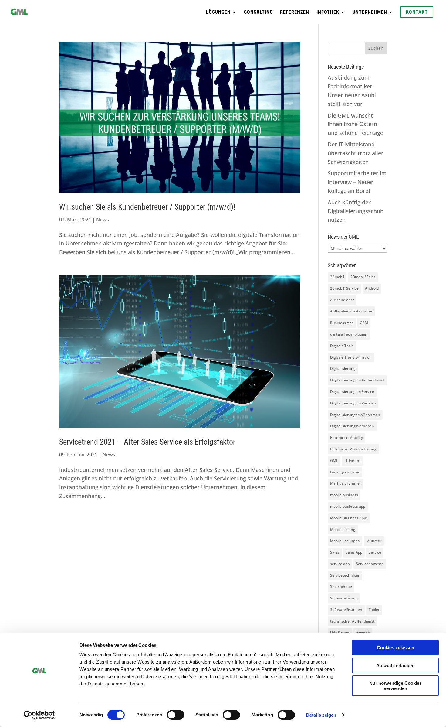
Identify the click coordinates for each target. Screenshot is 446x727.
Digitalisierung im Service (352, 391)
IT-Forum (352, 460)
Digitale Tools (341, 345)
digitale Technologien (348, 334)
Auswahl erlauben (395, 665)
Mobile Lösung (342, 529)
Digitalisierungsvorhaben (352, 425)
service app (340, 563)
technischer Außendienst (352, 621)
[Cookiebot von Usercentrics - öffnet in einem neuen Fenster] (39, 715)
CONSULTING (258, 12)
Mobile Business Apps (349, 518)
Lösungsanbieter (345, 472)
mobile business (344, 494)
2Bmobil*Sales (363, 276)
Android (372, 288)
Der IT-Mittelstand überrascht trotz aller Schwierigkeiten (355, 153)
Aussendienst (342, 299)
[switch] (175, 715)
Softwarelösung (344, 598)
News (102, 219)
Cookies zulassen (395, 647)
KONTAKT (417, 12)
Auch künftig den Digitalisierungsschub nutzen (355, 211)
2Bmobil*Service (344, 288)
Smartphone (341, 586)
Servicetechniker (345, 575)
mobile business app (347, 506)
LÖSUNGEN (218, 12)
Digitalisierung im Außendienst (357, 380)
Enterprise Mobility (346, 437)
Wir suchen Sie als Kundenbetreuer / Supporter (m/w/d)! (147, 206)
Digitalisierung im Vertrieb (353, 403)
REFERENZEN (294, 12)
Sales (334, 552)
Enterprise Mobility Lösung (353, 449)
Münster (373, 540)
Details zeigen (321, 715)
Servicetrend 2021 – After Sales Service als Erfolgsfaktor (147, 441)
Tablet (374, 609)
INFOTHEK (327, 12)
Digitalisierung (343, 368)
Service (375, 552)
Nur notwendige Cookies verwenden (395, 686)
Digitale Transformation (351, 357)
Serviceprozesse (370, 563)
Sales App (354, 552)
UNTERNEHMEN (370, 12)
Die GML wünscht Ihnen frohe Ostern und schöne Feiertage (355, 124)
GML (334, 460)
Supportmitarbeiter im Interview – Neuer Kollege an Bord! (357, 181)
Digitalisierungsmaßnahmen (355, 414)
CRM (364, 322)
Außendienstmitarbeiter (351, 311)
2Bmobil (337, 276)
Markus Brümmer (345, 483)
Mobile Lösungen (345, 540)
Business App (341, 322)
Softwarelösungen (346, 609)
